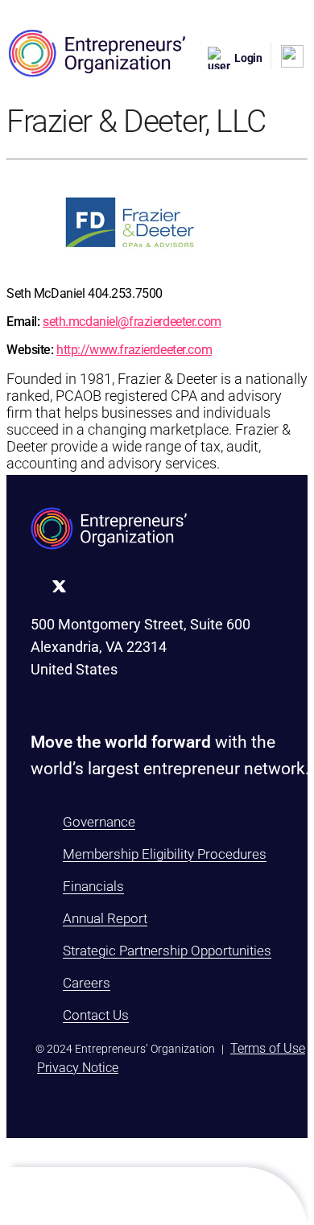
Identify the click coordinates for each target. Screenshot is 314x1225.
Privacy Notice (77, 1067)
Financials (93, 886)
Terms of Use (267, 1048)
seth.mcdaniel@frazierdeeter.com (132, 321)
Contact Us (96, 1015)
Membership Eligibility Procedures (164, 854)
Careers (86, 983)
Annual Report (105, 918)
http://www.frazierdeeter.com (134, 349)
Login (248, 58)
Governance (99, 822)
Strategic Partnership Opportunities (167, 950)
